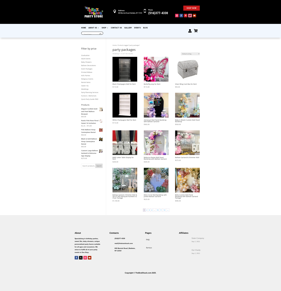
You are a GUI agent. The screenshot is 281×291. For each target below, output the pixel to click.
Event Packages (86, 69)
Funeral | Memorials (88, 96)
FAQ (148, 239)
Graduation (85, 55)
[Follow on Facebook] (181, 15)
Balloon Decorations (88, 65)
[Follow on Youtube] (194, 15)
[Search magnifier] (100, 34)
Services (149, 247)
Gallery (128, 28)
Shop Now (191, 8)
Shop (104, 28)
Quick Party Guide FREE (89, 99)
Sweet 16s (85, 86)
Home (83, 28)
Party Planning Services (89, 92)
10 (158, 210)
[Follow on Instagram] (177, 15)
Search (99, 166)
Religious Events (87, 79)
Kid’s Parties (85, 75)
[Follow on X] (81, 257)
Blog (145, 28)
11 (161, 210)
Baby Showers (86, 62)
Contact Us (116, 28)
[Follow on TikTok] (190, 15)
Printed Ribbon (86, 72)
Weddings (85, 89)
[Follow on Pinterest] (185, 15)
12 (164, 210)
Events (137, 28)
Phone (150, 10)
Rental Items (85, 82)
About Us (92, 28)
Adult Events (85, 59)
